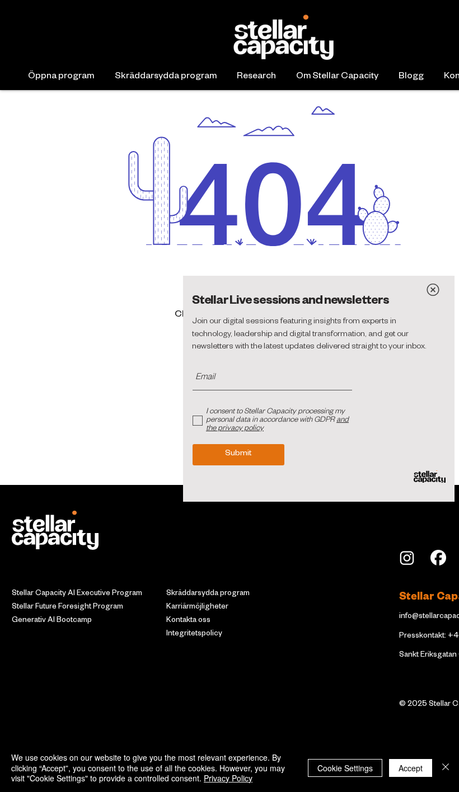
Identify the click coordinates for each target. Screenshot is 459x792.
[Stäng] (445, 767)
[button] (433, 290)
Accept (411, 768)
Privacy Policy (228, 778)
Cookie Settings (345, 768)
